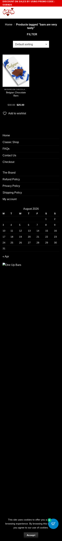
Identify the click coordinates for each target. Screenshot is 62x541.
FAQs (6, 148)
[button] (51, 12)
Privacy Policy (11, 185)
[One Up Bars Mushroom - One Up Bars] (20, 13)
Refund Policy (11, 179)
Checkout (8, 161)
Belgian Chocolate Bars (16, 94)
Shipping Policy (12, 192)
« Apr (6, 256)
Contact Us (9, 155)
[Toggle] (57, 142)
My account (10, 199)
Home (8, 24)
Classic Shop (11, 142)
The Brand (9, 172)
